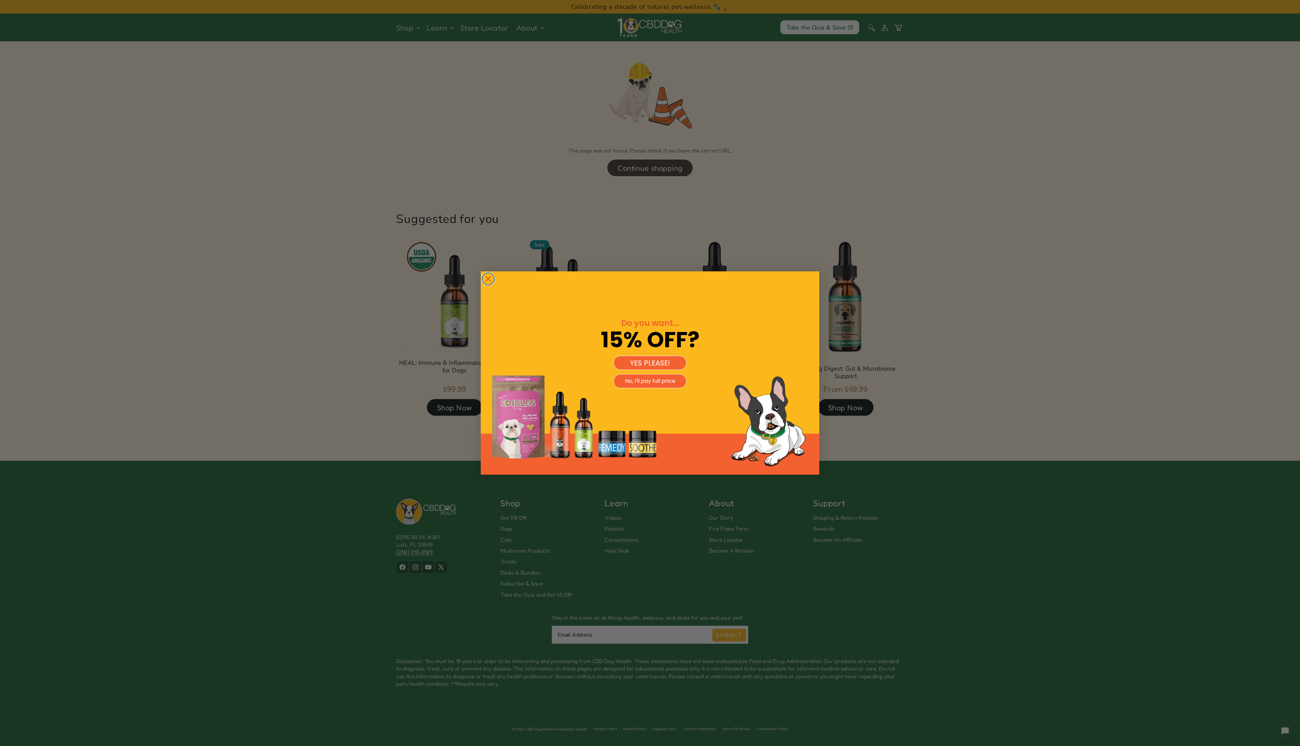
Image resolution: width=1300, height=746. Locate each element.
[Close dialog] (488, 279)
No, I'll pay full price (650, 381)
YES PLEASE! (650, 363)
